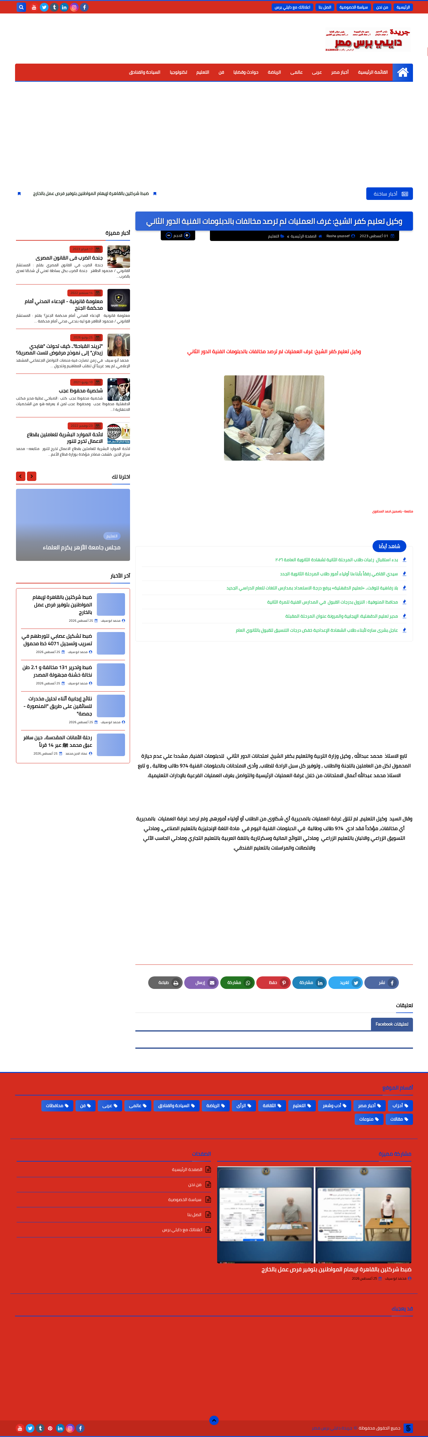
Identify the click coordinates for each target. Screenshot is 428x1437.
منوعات (366, 1119)
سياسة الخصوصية (354, 7)
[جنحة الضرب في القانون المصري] (118, 256)
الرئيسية (403, 7)
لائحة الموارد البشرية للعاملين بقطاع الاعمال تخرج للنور (65, 437)
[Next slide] (20, 476)
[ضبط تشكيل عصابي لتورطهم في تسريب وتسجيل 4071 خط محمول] (111, 643)
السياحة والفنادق (144, 72)
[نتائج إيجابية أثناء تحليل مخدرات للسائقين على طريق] (111, 706)
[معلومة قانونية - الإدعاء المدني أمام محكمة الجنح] (118, 300)
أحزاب (398, 1105)
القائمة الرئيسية (373, 72)
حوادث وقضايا (245, 72)
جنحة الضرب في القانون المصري (69, 257)
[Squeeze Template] (408, 1428)
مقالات (396, 1119)
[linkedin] (64, 7)
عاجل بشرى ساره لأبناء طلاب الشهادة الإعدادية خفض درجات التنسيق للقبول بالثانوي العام (317, 630)
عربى (317, 72)
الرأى (241, 1105)
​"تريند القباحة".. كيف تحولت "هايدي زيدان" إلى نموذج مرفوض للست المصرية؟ (59, 349)
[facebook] (84, 7)
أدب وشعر (332, 1105)
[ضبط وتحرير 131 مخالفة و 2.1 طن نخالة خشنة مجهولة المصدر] (111, 674)
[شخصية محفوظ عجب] (118, 389)
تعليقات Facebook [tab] (392, 1024)
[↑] (214, 1420)
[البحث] (21, 7)
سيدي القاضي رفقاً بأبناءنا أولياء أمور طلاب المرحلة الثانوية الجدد (339, 574)
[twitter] (44, 7)
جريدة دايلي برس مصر (332, 1428)
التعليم (202, 72)
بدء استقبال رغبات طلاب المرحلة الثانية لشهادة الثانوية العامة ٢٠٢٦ (336, 560)
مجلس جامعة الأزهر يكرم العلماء (82, 547)
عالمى (296, 72)
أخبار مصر (340, 72)
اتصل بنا (325, 7)
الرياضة (274, 72)
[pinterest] (50, 1428)
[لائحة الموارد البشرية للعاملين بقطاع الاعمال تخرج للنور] (118, 433)
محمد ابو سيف (395, 1278)
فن (221, 72)
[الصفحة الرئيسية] (403, 72)
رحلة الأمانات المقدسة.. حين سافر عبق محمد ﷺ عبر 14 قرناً (57, 741)
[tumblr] (54, 7)
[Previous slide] (31, 476)
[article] (73, 525)
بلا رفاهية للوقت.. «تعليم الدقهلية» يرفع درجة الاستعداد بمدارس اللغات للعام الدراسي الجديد (312, 588)
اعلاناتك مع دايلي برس (292, 7)
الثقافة (269, 1105)
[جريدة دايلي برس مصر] (367, 38)
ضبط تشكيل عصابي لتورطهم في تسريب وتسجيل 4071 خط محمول (57, 639)
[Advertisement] (214, 140)
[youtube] (34, 7)
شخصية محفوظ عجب (81, 390)
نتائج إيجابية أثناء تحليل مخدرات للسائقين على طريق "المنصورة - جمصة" (57, 706)
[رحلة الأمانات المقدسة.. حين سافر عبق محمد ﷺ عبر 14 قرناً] (111, 745)
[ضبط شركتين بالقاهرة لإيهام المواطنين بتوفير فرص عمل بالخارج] (111, 604)
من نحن (382, 7)
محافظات (54, 1105)
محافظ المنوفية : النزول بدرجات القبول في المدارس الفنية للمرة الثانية (332, 602)
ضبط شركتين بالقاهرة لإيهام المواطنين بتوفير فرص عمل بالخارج (124, 193)
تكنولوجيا (178, 72)
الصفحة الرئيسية (303, 236)
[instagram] (74, 7)
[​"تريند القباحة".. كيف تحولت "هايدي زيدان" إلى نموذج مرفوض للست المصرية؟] (118, 345)
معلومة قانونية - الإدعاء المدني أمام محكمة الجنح (64, 304)
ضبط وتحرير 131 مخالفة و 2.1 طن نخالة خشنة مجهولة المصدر (57, 670)
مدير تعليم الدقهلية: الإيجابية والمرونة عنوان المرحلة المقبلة (341, 616)
